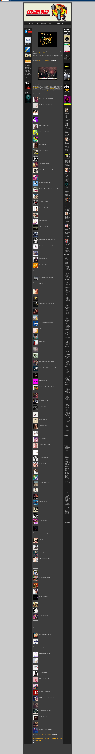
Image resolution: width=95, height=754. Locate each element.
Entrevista (66, 477)
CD (65, 469)
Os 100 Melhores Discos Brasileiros (67, 504)
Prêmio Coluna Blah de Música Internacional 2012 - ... (67, 389)
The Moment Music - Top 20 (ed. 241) (67, 364)
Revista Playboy (67, 517)
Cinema (58, 23)
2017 (65, 257)
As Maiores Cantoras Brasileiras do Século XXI (67, 460)
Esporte (66, 481)
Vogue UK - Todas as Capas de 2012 (67, 273)
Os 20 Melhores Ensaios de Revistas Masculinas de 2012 (67, 309)
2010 (65, 433)
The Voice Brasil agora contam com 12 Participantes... (67, 400)
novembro (67, 417)
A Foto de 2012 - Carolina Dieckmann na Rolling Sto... (67, 293)
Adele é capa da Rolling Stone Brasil (67, 344)
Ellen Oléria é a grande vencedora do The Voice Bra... (67, 322)
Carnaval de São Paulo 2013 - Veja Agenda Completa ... (67, 334)
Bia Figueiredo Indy (67, 464)
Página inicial (47, 738)
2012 (65, 263)
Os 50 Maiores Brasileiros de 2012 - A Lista (67, 338)
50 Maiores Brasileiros (66, 450)
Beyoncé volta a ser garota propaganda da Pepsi (67, 357)
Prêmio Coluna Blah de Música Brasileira (67, 511)
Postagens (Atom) (38, 740)
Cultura (66, 475)
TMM (26, 23)
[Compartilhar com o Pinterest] (55, 60)
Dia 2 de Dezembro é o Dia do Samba (67, 415)
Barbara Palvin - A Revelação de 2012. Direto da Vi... (67, 396)
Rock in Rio (66, 521)
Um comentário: (47, 60)
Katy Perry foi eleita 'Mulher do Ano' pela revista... (67, 392)
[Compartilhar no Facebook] (54, 60)
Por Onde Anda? (43, 23)
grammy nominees (67, 487)
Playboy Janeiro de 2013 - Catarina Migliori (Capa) (67, 289)
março (67, 427)
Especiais (31, 23)
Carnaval (36, 23)
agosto (67, 421)
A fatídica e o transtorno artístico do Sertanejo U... (67, 297)
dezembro (67, 264)
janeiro (67, 430)
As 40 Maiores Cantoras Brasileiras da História (67, 457)
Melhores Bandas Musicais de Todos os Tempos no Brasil (67, 496)
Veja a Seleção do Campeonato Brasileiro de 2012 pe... (67, 409)
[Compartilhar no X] (53, 60)
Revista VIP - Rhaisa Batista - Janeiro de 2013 (67, 281)
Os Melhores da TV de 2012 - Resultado (67, 351)
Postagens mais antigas (57, 738)
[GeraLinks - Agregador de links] (27, 51)
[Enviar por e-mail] (51, 60)
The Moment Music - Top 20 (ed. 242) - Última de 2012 (67, 326)
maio (66, 425)
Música (50, 23)
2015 (65, 259)
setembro (67, 420)
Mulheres (66, 499)
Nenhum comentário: (48, 734)
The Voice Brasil (67, 524)
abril (66, 426)
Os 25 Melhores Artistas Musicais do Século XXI (67, 507)
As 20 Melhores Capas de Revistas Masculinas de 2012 (67, 313)
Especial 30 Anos (67, 479)
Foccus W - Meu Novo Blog (67, 382)
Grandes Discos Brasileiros (67, 489)
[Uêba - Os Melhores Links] (28, 62)
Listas (65, 492)
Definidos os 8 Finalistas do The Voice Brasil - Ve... (67, 361)
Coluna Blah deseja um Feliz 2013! (41, 31)
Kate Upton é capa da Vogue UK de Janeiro (67, 354)
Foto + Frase (66, 482)
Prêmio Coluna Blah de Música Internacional (67, 514)
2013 (65, 262)
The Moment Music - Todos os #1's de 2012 (67, 284)
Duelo (65, 476)
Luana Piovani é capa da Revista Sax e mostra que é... (67, 318)
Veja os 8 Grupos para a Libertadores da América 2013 (67, 305)
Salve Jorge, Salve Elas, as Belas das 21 (67, 379)
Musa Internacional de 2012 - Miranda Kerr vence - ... (67, 368)
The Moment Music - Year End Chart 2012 (43, 65)
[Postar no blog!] (52, 60)
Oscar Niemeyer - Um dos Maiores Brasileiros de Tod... (67, 372)
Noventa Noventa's (67, 501)
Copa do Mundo (67, 473)
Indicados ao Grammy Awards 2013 (67, 385)
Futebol (66, 483)
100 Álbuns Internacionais (67, 447)
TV (54, 23)
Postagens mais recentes (38, 738)
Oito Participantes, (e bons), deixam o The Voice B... (67, 405)
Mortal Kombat (67, 498)
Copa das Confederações (67, 472)
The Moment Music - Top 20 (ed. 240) (67, 412)
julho (66, 422)
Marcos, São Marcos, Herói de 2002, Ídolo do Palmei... (67, 347)
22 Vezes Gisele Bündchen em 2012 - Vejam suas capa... (67, 300)
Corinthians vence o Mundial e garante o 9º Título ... (67, 331)
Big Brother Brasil (67, 466)
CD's (62, 23)
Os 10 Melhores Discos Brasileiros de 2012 (67, 276)
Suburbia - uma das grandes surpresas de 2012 (67, 376)
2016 (65, 258)
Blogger (52, 749)
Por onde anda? (67, 508)
